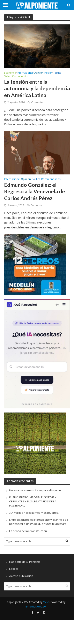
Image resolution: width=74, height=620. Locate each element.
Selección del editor (16, 76)
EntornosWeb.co (35, 606)
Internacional (25, 73)
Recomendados (50, 179)
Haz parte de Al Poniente (24, 562)
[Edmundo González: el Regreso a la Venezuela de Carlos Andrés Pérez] (37, 152)
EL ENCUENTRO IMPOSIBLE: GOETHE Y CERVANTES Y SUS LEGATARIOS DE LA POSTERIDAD (33, 501)
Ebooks (13, 569)
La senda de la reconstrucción (28, 531)
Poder (48, 73)
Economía (10, 73)
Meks (46, 602)
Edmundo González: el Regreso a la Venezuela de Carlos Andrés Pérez (34, 191)
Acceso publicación (21, 576)
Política (57, 73)
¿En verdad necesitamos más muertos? (34, 513)
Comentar (37, 102)
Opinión (39, 73)
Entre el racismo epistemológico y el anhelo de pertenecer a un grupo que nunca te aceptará (38, 522)
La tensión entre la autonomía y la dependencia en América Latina (37, 88)
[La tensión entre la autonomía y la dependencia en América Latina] (37, 46)
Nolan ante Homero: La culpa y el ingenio (35, 490)
